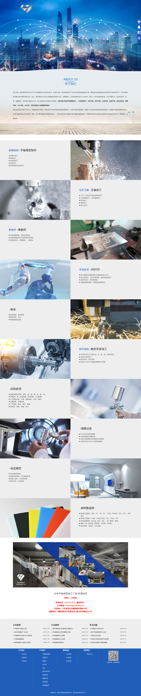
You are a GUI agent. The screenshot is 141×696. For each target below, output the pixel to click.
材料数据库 (45, 685)
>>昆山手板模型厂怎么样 (20, 632)
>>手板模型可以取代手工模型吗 (22, 635)
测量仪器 (45, 678)
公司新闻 (68, 654)
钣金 (43, 668)
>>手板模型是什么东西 (58, 639)
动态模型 (45, 682)
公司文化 (24, 661)
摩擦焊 (44, 661)
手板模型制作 (46, 654)
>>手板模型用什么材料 (58, 635)
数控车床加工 (46, 671)
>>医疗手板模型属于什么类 (98, 632)
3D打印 (44, 664)
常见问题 (68, 661)
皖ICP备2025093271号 (79, 692)
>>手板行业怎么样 (95, 635)
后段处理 (45, 675)
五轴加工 (45, 657)
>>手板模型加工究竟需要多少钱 (60, 632)
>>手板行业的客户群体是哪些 (98, 642)
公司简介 (24, 654)
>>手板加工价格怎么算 (20, 628)
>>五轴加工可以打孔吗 (96, 628)
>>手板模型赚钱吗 (18, 639)
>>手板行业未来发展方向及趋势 (99, 639)
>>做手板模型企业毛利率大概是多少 (62, 628)
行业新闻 (68, 657)
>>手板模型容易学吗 (57, 642)
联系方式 (89, 654)
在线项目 (24, 657)
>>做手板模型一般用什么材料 (22, 642)
